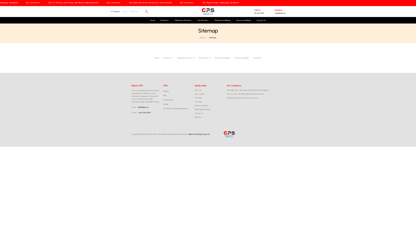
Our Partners (203, 58)
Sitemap (198, 117)
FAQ (164, 95)
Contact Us (257, 58)
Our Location (199, 94)
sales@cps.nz (280, 13)
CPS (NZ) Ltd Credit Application (175, 108)
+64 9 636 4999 (145, 113)
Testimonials (168, 100)
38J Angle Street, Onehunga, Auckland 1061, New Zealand (247, 90)
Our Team (198, 102)
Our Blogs (198, 98)
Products (166, 58)
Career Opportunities (202, 109)
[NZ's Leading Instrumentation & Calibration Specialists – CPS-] (208, 11)
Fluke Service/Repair (222, 58)
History (166, 91)
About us (198, 90)
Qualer (166, 104)
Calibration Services (184, 58)
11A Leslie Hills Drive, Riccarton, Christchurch (242, 98)
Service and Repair (242, 58)
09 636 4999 (259, 13)
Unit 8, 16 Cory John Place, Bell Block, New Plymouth (245, 94)
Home (202, 38)
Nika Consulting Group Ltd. (199, 134)
